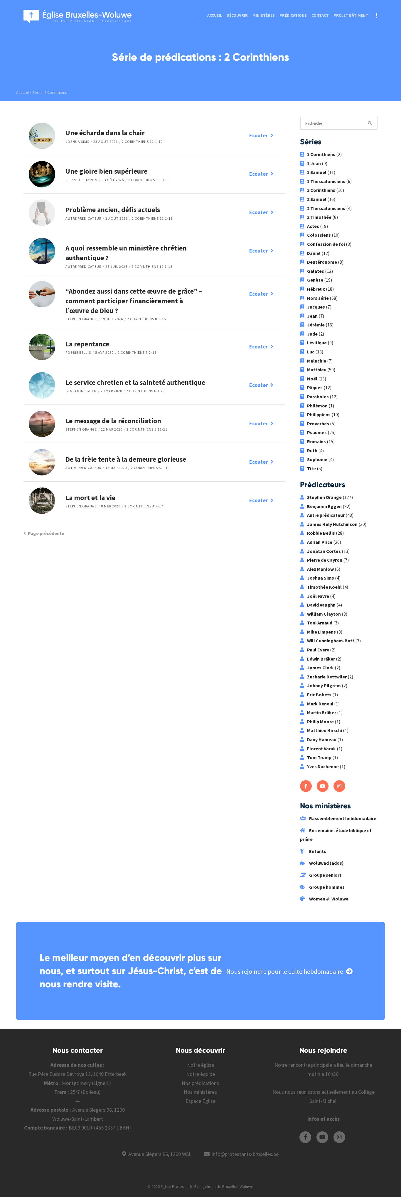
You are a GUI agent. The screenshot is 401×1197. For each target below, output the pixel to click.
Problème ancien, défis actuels (112, 209)
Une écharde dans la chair (105, 132)
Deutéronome (322, 262)
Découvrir (237, 15)
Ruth (312, 450)
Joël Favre (318, 596)
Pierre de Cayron (81, 180)
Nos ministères (200, 1091)
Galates (315, 271)
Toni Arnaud (319, 623)
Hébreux (316, 289)
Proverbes (318, 423)
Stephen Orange (81, 319)
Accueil (214, 15)
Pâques (315, 387)
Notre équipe (200, 1074)
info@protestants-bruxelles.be (245, 1154)
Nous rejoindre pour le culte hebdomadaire (284, 971)
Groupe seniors (325, 875)
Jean (312, 316)
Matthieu (316, 370)
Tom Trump (319, 757)
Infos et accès (323, 1118)
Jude (312, 334)
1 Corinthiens (321, 154)
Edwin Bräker (321, 659)
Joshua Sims (77, 141)
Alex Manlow (320, 569)
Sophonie (317, 459)
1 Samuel (316, 172)
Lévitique (317, 343)
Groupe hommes (326, 887)
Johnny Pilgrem (324, 685)
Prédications (293, 15)
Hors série (318, 298)
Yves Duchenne (323, 766)
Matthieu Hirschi (324, 730)
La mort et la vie (90, 497)
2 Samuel (316, 199)
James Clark (320, 668)
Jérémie (316, 325)
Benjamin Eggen (81, 391)
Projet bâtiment (350, 15)
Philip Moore (320, 721)
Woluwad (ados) (326, 863)
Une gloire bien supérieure (106, 171)
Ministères (263, 15)
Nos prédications (200, 1083)
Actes (313, 226)
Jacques (316, 307)
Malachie (316, 361)
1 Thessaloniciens (326, 181)
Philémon (317, 406)
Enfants (317, 851)
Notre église (200, 1064)
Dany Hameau (321, 739)
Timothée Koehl (324, 587)
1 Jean (314, 163)
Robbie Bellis (78, 352)
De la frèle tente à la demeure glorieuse (125, 459)
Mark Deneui (320, 704)
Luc (310, 352)
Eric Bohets (319, 694)
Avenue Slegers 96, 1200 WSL (159, 1154)
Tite (311, 468)
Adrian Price (319, 542)
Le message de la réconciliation (113, 421)
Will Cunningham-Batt (330, 641)
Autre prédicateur (83, 218)
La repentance (87, 344)
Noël (312, 379)
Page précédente (46, 533)
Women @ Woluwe (328, 899)
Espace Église (200, 1101)
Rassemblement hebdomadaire (342, 818)
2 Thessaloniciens (326, 208)
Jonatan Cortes (324, 551)
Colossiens (319, 235)
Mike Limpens (321, 632)
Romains (316, 441)
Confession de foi (326, 244)
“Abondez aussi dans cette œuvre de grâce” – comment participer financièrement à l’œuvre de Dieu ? (133, 301)
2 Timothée (319, 217)
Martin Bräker (321, 712)
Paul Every (318, 650)
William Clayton (324, 614)
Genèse (315, 280)
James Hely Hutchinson (332, 524)
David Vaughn (321, 605)
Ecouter (258, 135)
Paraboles (318, 396)
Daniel (314, 253)
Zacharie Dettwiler (327, 677)
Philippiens (319, 414)
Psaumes (317, 432)
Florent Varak (321, 748)
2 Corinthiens (321, 190)
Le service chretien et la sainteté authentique (135, 382)
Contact (320, 15)
